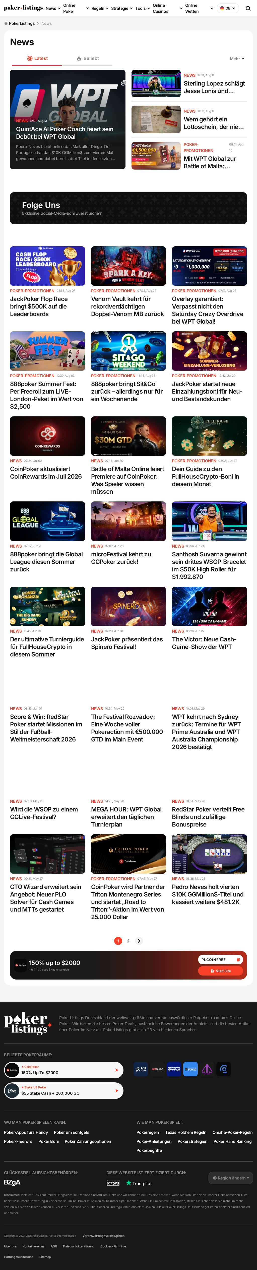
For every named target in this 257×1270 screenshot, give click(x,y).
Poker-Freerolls (18, 1141)
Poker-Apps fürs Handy (26, 1132)
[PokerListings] (23, 8)
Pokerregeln (148, 1132)
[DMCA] (113, 1183)
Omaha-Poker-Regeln (233, 1132)
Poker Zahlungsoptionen (88, 1141)
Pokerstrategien (193, 1141)
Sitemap (45, 1257)
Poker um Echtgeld (71, 1132)
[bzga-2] (12, 1183)
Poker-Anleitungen (154, 1141)
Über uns (10, 1246)
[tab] (87, 59)
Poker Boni (48, 1141)
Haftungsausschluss (18, 1257)
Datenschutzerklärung (78, 1246)
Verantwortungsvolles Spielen (103, 1236)
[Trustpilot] (139, 1183)
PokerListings (22, 23)
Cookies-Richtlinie (113, 1246)
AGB (54, 1246)
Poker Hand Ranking (233, 1141)
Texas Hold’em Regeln (186, 1132)
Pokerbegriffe (149, 1150)
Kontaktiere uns (33, 1246)
